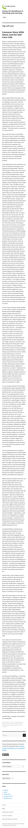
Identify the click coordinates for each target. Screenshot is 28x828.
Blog (3, 808)
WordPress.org (8, 798)
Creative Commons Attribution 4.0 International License (13, 748)
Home (4, 805)
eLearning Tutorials (7, 812)
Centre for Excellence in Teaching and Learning (12, 12)
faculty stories (13, 725)
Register (6, 790)
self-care (19, 725)
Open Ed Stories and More (9, 819)
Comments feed (8, 796)
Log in (5, 792)
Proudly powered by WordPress (9, 825)
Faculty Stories (9, 723)
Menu (4, 17)
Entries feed (7, 794)
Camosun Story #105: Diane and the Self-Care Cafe (13, 34)
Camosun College (14, 722)
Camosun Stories (6, 725)
